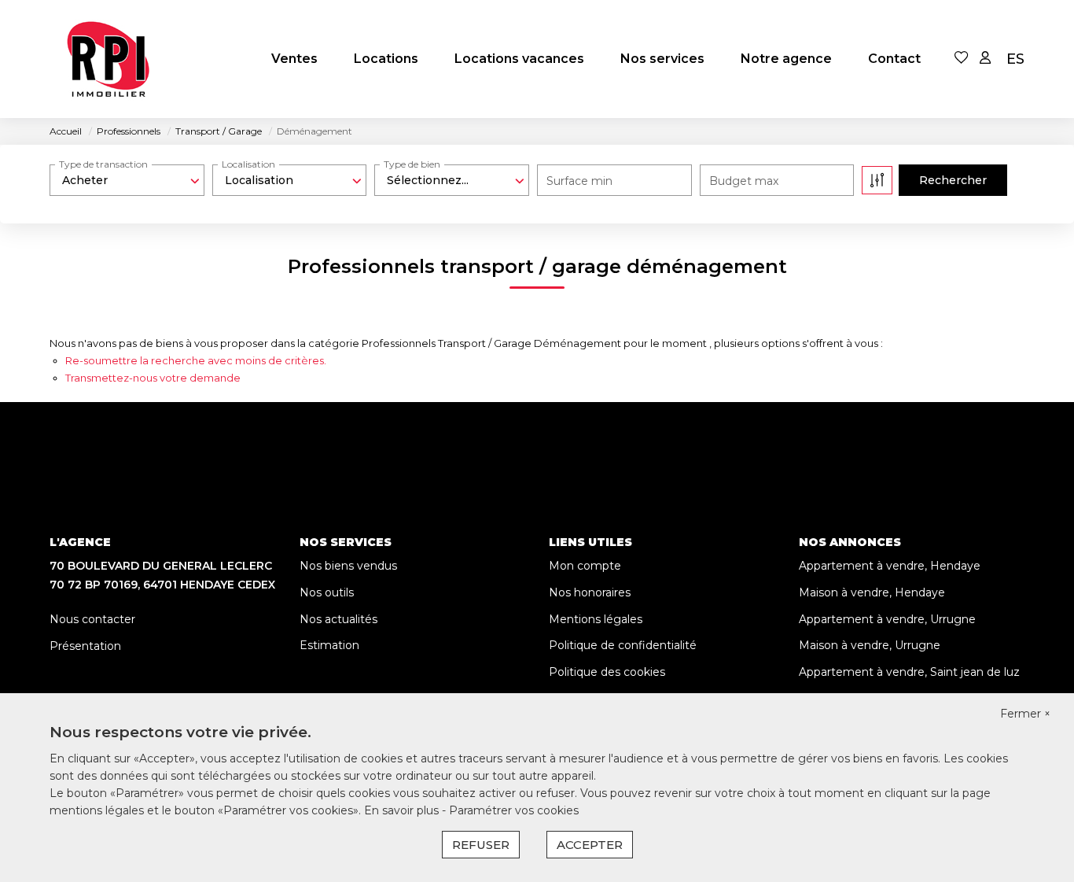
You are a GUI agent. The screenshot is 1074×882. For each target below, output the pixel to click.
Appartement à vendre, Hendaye (889, 566)
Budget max (743, 181)
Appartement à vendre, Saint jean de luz (909, 672)
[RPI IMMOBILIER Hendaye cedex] (108, 59)
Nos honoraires (590, 592)
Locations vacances (519, 58)
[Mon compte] (985, 58)
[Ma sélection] (961, 58)
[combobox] (127, 180)
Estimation (329, 645)
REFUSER (480, 844)
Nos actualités (338, 619)
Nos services (662, 58)
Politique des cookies (607, 672)
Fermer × (1025, 714)
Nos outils (327, 592)
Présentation (85, 646)
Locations (386, 58)
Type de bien (412, 164)
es (1015, 59)
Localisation (248, 164)
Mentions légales (595, 619)
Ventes (294, 58)
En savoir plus (403, 810)
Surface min (579, 181)
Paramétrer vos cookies (514, 810)
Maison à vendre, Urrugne (869, 645)
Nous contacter (92, 619)
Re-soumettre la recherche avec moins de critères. (195, 360)
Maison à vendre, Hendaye (872, 592)
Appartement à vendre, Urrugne (887, 619)
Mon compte (585, 566)
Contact (894, 58)
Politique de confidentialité (623, 645)
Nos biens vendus (348, 566)
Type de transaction (103, 164)
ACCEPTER (590, 844)
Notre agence (786, 58)
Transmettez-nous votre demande (153, 377)
